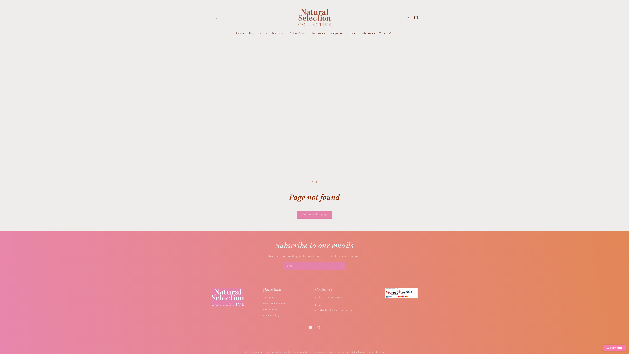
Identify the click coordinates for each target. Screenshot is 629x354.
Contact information (339, 352)
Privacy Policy (271, 315)
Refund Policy (271, 309)
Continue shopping (314, 214)
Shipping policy (301, 352)
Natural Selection (261, 352)
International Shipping (275, 303)
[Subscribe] (341, 266)
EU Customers (614, 347)
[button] (215, 17)
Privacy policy (318, 352)
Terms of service (376, 352)
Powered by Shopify (280, 352)
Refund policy (358, 352)
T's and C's (269, 297)
